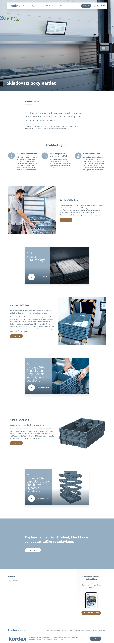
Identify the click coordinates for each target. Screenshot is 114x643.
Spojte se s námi (13, 581)
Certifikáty (64, 630)
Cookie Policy (102, 630)
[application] (57, 638)
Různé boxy (28, 101)
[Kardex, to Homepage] (14, 5)
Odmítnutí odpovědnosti (53, 630)
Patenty (70, 630)
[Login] (98, 6)
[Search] (94, 6)
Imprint (95, 630)
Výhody (36, 101)
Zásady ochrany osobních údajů (83, 630)
